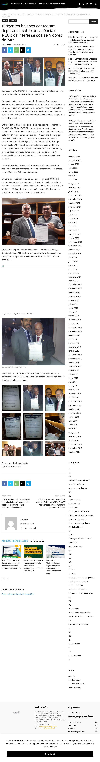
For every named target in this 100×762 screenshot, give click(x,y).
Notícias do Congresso (78, 581)
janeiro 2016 (73, 440)
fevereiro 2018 (74, 347)
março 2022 (73, 183)
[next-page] (7, 578)
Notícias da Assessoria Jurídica (81, 577)
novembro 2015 (75, 448)
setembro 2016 (74, 413)
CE (69, 496)
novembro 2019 (75, 288)
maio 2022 (72, 176)
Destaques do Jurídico (77, 519)
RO (69, 636)
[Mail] (31, 528)
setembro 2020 (74, 253)
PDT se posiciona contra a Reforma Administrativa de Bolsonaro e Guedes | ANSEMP (82, 99)
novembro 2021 (75, 199)
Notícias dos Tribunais (77, 589)
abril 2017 (72, 386)
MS (69, 562)
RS (69, 640)
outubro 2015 (74, 452)
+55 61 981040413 (49, 728)
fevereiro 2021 (74, 234)
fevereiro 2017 (74, 393)
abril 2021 (72, 226)
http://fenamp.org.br (27, 523)
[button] (95, 3)
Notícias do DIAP (75, 585)
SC (69, 647)
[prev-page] (3, 578)
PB (69, 601)
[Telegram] (28, 50)
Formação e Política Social (79, 538)
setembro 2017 (74, 366)
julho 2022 (72, 168)
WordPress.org (74, 687)
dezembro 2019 (75, 284)
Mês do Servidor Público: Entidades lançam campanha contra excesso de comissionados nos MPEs (82, 61)
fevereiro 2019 (74, 319)
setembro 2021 (74, 207)
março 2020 (73, 273)
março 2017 (73, 389)
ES (69, 531)
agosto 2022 (73, 164)
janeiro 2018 (73, 351)
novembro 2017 (75, 358)
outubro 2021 (74, 203)
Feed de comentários (77, 684)
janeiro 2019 (73, 323)
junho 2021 (73, 218)
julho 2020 (72, 257)
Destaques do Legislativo (79, 523)
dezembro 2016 (75, 401)
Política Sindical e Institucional (81, 616)
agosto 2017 (73, 370)
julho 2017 (72, 374)
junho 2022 (73, 172)
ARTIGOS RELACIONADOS (15, 541)
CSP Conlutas (74, 503)
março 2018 (73, 343)
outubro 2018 (74, 335)
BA (69, 492)
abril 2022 (72, 179)
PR (69, 620)
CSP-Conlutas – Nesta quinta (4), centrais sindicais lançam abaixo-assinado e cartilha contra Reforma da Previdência (16, 503)
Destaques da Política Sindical (81, 515)
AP (69, 476)
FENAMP (8, 44)
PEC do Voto (73, 608)
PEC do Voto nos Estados (79, 612)
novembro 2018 (75, 331)
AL (69, 468)
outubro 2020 (74, 249)
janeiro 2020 (73, 281)
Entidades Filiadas (75, 527)
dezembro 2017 (75, 354)
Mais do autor (37, 541)
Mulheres (72, 570)
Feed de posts (74, 680)
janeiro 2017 (73, 397)
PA (69, 597)
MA (69, 554)
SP (69, 659)
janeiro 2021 (73, 238)
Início (4, 14)
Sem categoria (74, 655)
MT (69, 566)
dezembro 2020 (75, 242)
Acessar (71, 676)
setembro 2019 (74, 296)
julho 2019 (72, 304)
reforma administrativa (78, 624)
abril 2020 (72, 269)
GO (69, 550)
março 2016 (73, 432)
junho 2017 (73, 378)
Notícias (11, 14)
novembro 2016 (75, 405)
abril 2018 (72, 339)
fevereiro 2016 (74, 436)
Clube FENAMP (74, 500)
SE (69, 651)
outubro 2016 (74, 409)
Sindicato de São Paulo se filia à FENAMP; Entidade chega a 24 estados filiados (81, 71)
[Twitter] (87, 4)
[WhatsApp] (16, 50)
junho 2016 (73, 424)
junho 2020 (73, 261)
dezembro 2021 (75, 195)
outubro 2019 (74, 292)
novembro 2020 (75, 246)
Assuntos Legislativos (77, 488)
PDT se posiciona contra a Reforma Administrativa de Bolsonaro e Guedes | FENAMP (82, 123)
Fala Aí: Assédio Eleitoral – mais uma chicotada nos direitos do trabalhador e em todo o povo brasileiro (33, 565)
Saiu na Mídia (74, 643)
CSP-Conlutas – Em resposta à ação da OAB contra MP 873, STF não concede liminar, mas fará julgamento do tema (50, 503)
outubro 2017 (74, 362)
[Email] (22, 50)
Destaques (21, 14)
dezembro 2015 (75, 444)
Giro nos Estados (75, 546)
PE (69, 605)
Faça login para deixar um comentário (18, 594)
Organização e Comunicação (80, 593)
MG (69, 558)
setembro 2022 (74, 160)
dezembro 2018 (75, 327)
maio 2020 (72, 265)
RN (69, 632)
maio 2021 (72, 222)
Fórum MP (72, 542)
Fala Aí (71, 535)
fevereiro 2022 (74, 187)
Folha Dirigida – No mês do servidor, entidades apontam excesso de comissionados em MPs (82, 40)
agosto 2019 (73, 300)
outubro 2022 (74, 156)
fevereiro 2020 (74, 277)
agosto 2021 (73, 211)
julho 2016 (72, 421)
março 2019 (73, 316)
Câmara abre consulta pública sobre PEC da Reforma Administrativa (83, 79)
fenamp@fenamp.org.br (48, 727)
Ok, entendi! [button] (50, 754)
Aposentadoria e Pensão (78, 480)
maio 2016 (72, 428)
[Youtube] (91, 4)
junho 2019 (73, 308)
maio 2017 (72, 382)
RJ (69, 628)
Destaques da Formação (78, 511)
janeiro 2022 (73, 191)
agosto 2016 (73, 417)
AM (69, 472)
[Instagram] (83, 4)
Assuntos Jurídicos (76, 484)
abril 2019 (72, 312)
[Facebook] (79, 4)
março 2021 (73, 230)
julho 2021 (72, 214)
